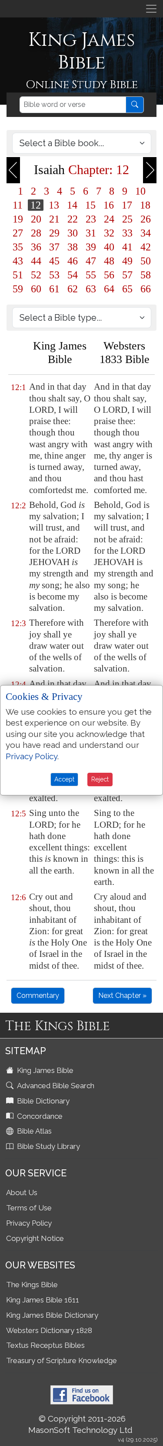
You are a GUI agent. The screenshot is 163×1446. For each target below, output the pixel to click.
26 (145, 219)
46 (72, 261)
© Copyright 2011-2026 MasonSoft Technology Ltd (80, 1424)
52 (36, 275)
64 (109, 289)
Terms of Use (29, 1207)
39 (91, 247)
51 (18, 275)
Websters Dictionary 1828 (49, 1330)
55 (91, 275)
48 (109, 261)
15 (90, 205)
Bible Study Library (47, 1146)
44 (36, 261)
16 (108, 205)
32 (109, 233)
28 (36, 233)
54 (72, 275)
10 (140, 191)
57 (127, 275)
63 (91, 289)
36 (36, 247)
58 (145, 275)
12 (35, 205)
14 (72, 205)
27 (18, 233)
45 (54, 261)
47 (91, 261)
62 (72, 289)
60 (36, 289)
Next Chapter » (122, 995)
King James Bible (44, 1070)
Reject (100, 779)
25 (127, 219)
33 (127, 233)
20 (36, 219)
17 (127, 205)
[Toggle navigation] (151, 8)
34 (145, 233)
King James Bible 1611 (42, 1299)
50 (145, 261)
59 (18, 289)
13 (54, 205)
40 (109, 247)
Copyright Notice (35, 1238)
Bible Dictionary (42, 1100)
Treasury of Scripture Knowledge (61, 1360)
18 (145, 205)
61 (54, 289)
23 (91, 219)
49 (127, 261)
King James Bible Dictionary (52, 1315)
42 (145, 247)
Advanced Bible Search (54, 1085)
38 (72, 247)
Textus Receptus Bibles (45, 1345)
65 (127, 289)
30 (72, 233)
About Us (21, 1192)
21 (54, 219)
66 (145, 289)
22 (72, 219)
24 (109, 219)
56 (109, 275)
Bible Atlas (33, 1131)
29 (54, 233)
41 (127, 247)
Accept (64, 779)
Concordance (38, 1116)
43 (18, 261)
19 (18, 219)
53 (54, 275)
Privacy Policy (29, 1223)
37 (54, 247)
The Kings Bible (32, 1284)
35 (18, 247)
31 (91, 233)
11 (17, 205)
